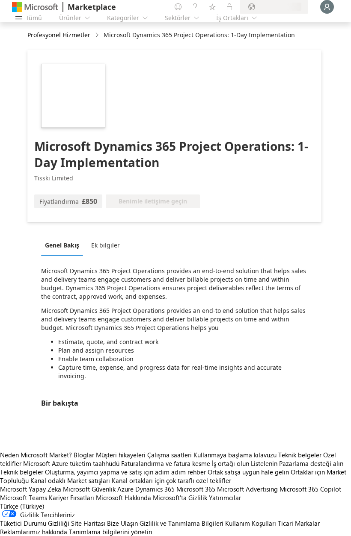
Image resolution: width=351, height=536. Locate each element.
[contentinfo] (98, 35)
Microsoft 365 (195, 489)
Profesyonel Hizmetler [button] (58, 35)
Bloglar (84, 455)
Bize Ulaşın (122, 523)
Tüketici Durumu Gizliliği (34, 523)
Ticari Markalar (299, 523)
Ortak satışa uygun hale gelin (248, 472)
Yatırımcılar (225, 497)
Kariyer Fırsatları (71, 497)
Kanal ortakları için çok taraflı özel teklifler (171, 480)
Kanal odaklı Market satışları (70, 480)
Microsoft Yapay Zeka (30, 489)
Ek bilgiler (105, 245)
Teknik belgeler (299, 455)
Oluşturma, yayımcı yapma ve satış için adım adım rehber (125, 472)
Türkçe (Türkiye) (22, 506)
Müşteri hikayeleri (121, 455)
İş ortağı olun (230, 463)
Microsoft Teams (23, 497)
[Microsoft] (35, 7)
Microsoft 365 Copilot (310, 489)
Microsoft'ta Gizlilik (180, 497)
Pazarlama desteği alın (311, 463)
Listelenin (264, 463)
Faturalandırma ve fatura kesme (165, 463)
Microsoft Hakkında (123, 497)
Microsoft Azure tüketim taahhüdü (72, 463)
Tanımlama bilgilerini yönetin (110, 531)
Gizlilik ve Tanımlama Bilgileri (181, 523)
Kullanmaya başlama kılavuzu (235, 455)
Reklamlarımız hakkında (33, 531)
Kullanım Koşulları (250, 523)
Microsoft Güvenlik (89, 489)
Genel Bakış (62, 245)
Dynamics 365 (155, 489)
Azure (125, 489)
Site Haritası (88, 523)
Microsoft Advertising (247, 489)
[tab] (64, 245)
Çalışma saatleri (169, 455)
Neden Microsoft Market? (36, 455)
